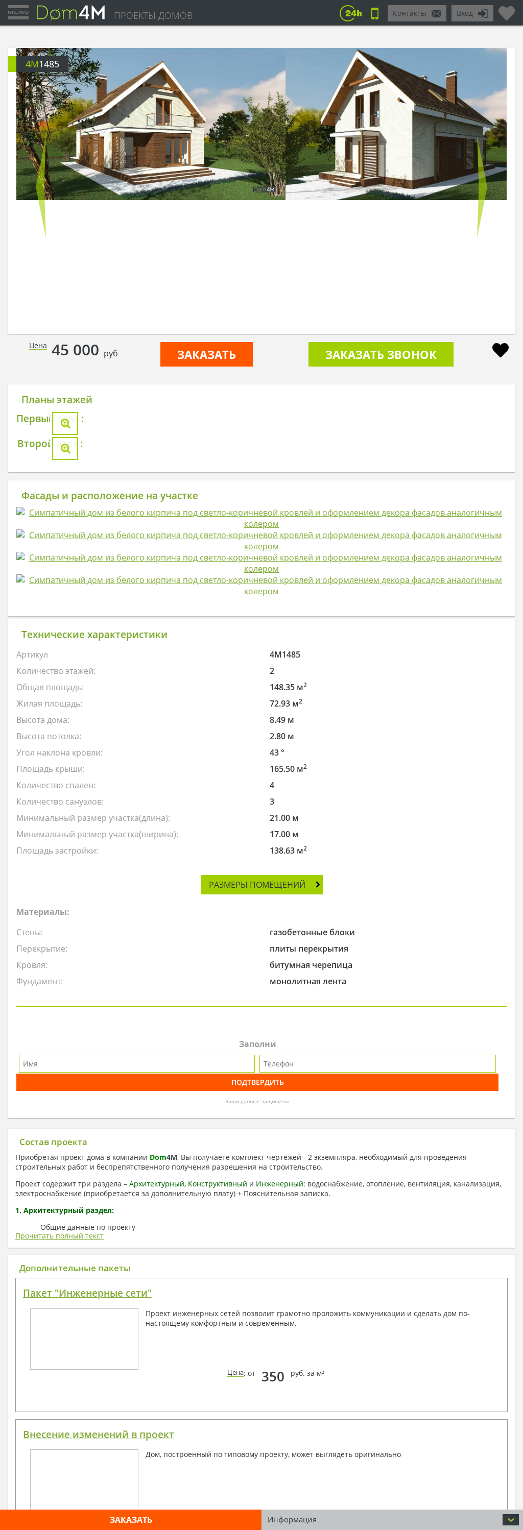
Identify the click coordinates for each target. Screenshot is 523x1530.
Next (482, 187)
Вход (465, 13)
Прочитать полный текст (59, 1236)
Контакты (409, 13)
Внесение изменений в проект (98, 1434)
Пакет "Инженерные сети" (87, 1293)
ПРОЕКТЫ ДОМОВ (153, 15)
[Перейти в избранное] (506, 9)
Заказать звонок (381, 354)
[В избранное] (500, 351)
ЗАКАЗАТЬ (206, 354)
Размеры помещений (257, 884)
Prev (40, 187)
